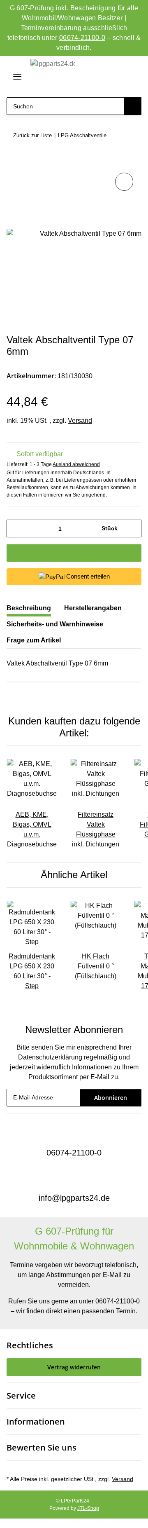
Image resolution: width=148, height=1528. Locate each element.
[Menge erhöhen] (132, 528)
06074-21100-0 (82, 37)
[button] (103, 77)
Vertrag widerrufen (74, 1367)
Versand (80, 420)
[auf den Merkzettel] (124, 182)
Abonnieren (110, 1097)
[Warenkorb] (133, 77)
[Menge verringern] (16, 528)
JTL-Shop (88, 1508)
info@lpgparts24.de (74, 1197)
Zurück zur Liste (32, 135)
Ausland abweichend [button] (76, 464)
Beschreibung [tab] (29, 608)
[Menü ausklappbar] (14, 76)
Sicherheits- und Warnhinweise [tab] (55, 624)
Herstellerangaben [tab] (93, 608)
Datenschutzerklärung (50, 1057)
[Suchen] (132, 106)
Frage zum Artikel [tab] (34, 640)
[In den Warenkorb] (13, 161)
